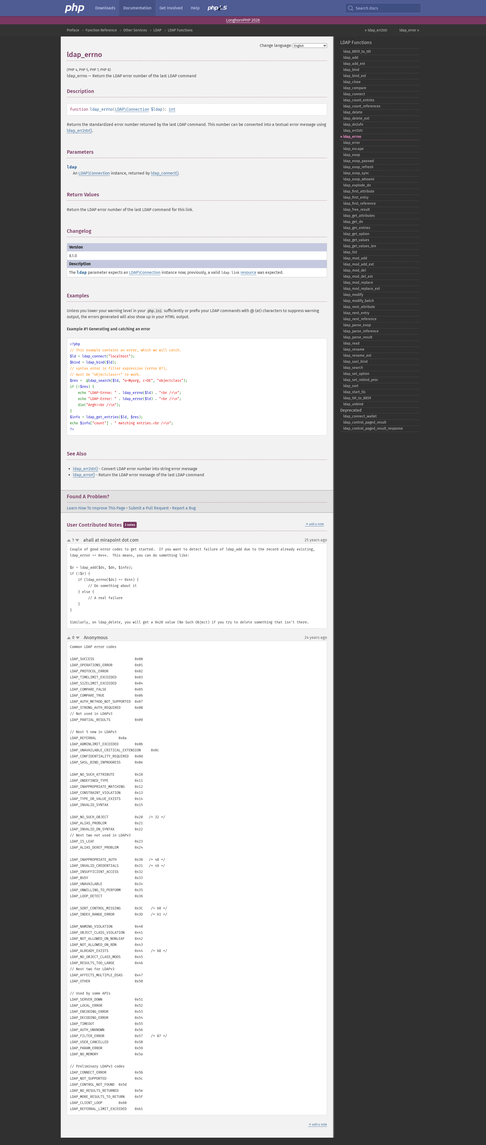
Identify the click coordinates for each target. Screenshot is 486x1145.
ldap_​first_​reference (359, 203)
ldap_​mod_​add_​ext (358, 264)
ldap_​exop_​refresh (358, 167)
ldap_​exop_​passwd (358, 161)
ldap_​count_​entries (358, 100)
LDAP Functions (180, 30)
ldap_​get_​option (356, 234)
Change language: (276, 45)
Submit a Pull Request (149, 508)
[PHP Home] (75, 8)
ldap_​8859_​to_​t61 (357, 51)
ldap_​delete (352, 112)
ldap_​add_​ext (354, 64)
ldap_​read (351, 343)
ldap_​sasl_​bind (355, 361)
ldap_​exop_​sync (356, 173)
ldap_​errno (352, 137)
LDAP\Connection (132, 109)
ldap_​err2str (353, 130)
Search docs (367, 8)
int (172, 109)
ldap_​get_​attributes (359, 216)
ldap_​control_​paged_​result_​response (373, 428)
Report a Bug (184, 508)
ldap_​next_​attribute (359, 307)
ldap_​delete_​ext (356, 118)
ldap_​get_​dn (353, 222)
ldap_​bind (351, 70)
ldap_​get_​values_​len (359, 246)
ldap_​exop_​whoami (358, 179)
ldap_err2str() (79, 130)
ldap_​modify (353, 295)
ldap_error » (409, 30)
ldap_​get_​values (356, 240)
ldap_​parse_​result (357, 337)
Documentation (137, 8)
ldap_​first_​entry (356, 197)
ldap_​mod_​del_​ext (358, 276)
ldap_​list (350, 252)
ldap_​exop (351, 155)
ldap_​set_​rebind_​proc (360, 380)
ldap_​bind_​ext (354, 76)
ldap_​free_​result (356, 209)
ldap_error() (84, 474)
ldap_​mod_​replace (358, 282)
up (70, 541)
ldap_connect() (164, 173)
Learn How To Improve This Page (96, 508)
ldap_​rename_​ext (357, 355)
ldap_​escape (353, 149)
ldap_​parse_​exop (357, 325)
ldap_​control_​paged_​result (364, 422)
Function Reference (101, 30)
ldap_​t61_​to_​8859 (357, 398)
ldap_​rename (353, 349)
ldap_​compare (354, 88)
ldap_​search (353, 368)
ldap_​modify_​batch (358, 301)
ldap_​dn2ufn (353, 124)
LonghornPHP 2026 (243, 20)
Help (195, 8)
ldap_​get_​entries (356, 228)
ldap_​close (352, 82)
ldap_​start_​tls (354, 392)
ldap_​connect (354, 94)
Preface (73, 30)
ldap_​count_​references (361, 106)
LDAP (157, 30)
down (77, 540)
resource (248, 272)
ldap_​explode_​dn (357, 185)
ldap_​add (350, 57)
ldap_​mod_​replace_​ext (361, 289)
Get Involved (171, 8)
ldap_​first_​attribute (358, 191)
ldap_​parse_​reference (361, 331)
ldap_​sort (350, 386)
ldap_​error (351, 143)
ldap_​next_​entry (356, 313)
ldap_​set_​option (356, 374)
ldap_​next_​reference (360, 319)
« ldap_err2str (376, 30)
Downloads (105, 8)
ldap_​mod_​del (354, 270)
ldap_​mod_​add (355, 258)
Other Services (135, 30)
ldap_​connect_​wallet (360, 416)
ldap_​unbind (353, 404)
